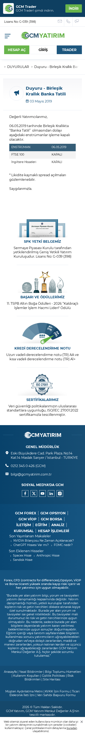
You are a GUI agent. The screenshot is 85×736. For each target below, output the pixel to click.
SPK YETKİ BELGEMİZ (42, 241)
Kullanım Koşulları (26, 676)
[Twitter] (34, 493)
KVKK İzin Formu (57, 691)
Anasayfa (10, 672)
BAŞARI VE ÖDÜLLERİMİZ (42, 297)
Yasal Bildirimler (30, 672)
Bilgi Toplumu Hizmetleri (63, 672)
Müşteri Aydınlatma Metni (24, 691)
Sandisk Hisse (22, 560)
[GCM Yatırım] (42, 38)
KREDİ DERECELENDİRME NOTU (42, 348)
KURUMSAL (24, 531)
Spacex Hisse (22, 555)
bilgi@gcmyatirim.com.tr (31, 474)
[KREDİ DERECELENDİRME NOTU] (42, 333)
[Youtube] (42, 493)
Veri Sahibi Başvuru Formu (56, 695)
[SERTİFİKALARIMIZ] (42, 385)
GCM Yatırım (15, 711)
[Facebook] (25, 493)
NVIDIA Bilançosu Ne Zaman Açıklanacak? (43, 540)
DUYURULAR (18, 66)
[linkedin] (51, 493)
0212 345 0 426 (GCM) (28, 466)
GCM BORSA (51, 519)
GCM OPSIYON (53, 513)
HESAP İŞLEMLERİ (53, 531)
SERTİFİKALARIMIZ (42, 400)
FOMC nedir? (63, 545)
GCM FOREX (25, 513)
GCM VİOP (28, 519)
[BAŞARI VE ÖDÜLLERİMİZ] (42, 282)
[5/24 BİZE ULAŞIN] (60, 21)
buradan (72, 728)
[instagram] (60, 493)
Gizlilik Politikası (53, 676)
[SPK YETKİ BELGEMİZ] (42, 226)
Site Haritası (51, 679)
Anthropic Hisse (48, 555)
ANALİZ (57, 525)
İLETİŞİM (23, 525)
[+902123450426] (68, 21)
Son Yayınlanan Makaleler (30, 536)
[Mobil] (7, 36)
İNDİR (74, 8)
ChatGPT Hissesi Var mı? (31, 545)
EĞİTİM (41, 525)
